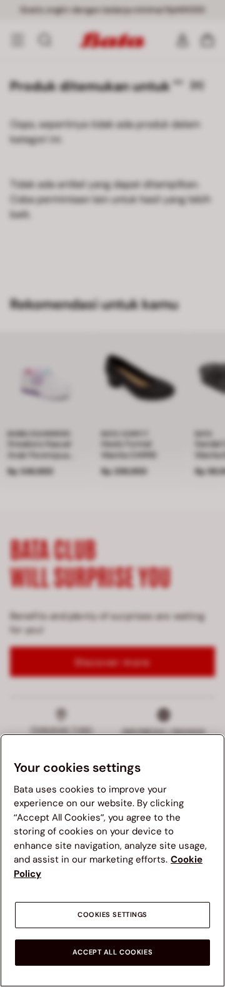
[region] (112, 860)
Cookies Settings (113, 914)
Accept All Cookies (112, 952)
